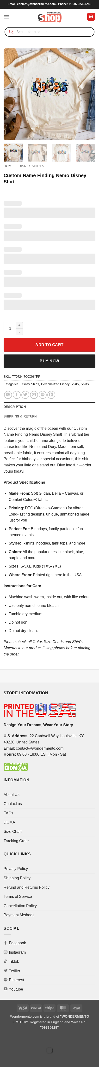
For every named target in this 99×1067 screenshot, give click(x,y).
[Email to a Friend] (34, 395)
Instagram (17, 952)
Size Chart (13, 831)
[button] (6, 17)
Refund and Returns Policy (27, 887)
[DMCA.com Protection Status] (16, 767)
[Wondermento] (49, 16)
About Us (11, 795)
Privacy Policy (16, 869)
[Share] (32, 1038)
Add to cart (49, 345)
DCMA (9, 822)
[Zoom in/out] (4, 1038)
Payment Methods (19, 915)
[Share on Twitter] (25, 395)
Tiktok (14, 961)
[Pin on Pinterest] (43, 395)
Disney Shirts (31, 166)
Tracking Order (16, 841)
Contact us (13, 804)
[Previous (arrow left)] (4, 1058)
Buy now (49, 361)
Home (9, 166)
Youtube (16, 989)
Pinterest (16, 980)
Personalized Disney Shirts (60, 384)
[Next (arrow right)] (19, 1058)
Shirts (85, 384)
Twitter (14, 971)
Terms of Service (18, 896)
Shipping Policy (17, 878)
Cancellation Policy (20, 906)
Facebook (17, 943)
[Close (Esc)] (47, 1038)
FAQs (8, 813)
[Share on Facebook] (17, 395)
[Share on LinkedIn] (51, 395)
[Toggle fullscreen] (19, 1038)
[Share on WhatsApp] (8, 395)
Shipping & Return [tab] (20, 416)
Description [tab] (15, 407)
